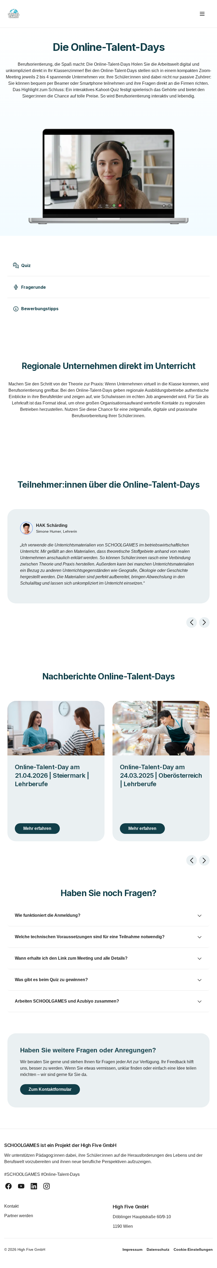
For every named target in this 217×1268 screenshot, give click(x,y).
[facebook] (8, 1186)
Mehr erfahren (37, 828)
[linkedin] (34, 1186)
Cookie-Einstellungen (193, 1249)
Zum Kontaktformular (52, 1089)
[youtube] (21, 1186)
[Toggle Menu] (204, 14)
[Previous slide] (191, 622)
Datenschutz (158, 1249)
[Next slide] (204, 622)
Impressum (132, 1249)
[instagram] (46, 1186)
